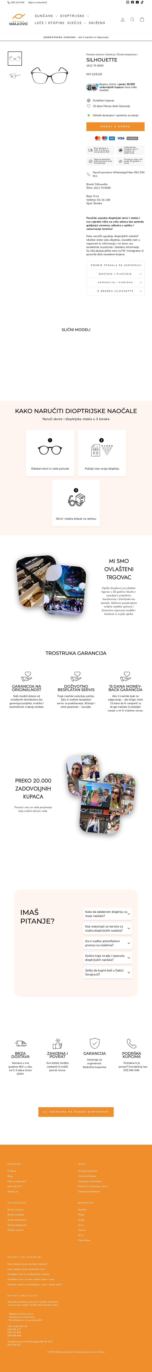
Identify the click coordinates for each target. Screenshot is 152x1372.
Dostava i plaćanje (87, 1170)
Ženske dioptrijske (126, 54)
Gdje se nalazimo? (37, 2)
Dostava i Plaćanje (115, 274)
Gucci (81, 1225)
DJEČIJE (75, 23)
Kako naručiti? (14, 1186)
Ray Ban (82, 1209)
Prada (81, 1214)
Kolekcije (110, 54)
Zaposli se (12, 1191)
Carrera (81, 1230)
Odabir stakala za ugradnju (115, 265)
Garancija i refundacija (89, 1181)
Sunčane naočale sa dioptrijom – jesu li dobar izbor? (34, 1284)
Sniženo (97, 23)
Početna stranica (95, 54)
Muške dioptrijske (16, 1219)
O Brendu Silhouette (115, 291)
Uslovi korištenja (87, 1176)
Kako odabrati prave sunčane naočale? (27, 1263)
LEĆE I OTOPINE (50, 23)
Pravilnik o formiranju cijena (93, 1186)
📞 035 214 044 (15, 2)
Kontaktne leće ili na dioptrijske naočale (28, 1274)
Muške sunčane (15, 1209)
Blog (9, 1176)
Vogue (81, 1219)
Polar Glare (84, 1240)
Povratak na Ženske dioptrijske (78, 1111)
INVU (81, 1235)
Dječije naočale (15, 1230)
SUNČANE (45, 16)
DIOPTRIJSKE (73, 16)
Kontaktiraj (135, 1066)
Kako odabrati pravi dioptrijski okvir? (26, 1269)
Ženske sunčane (15, 1214)
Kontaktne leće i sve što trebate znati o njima (30, 1279)
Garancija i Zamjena (115, 282)
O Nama (11, 1170)
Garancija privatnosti (89, 1191)
